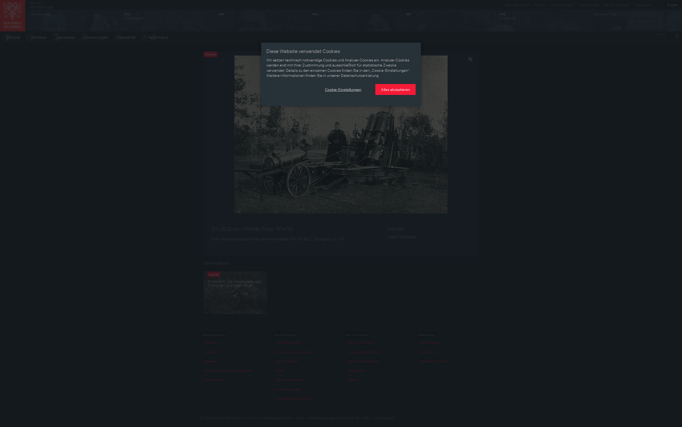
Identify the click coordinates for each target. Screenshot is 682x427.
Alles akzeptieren (395, 89)
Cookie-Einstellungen (343, 89)
